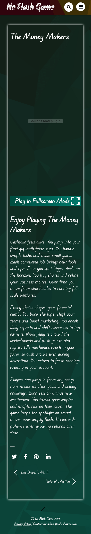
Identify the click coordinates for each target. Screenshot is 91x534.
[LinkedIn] (49, 457)
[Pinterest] (37, 457)
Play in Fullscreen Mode (42, 200)
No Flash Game (44, 519)
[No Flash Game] (31, 9)
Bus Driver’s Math (34, 472)
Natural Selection (42, 481)
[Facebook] (27, 457)
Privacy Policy (22, 524)
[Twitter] (15, 457)
